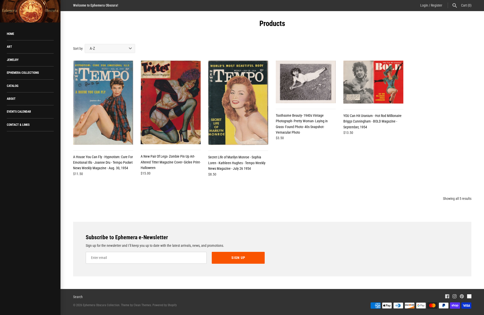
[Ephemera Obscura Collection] (30, 11)
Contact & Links (18, 125)
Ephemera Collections (23, 73)
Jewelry (13, 60)
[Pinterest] (462, 297)
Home (10, 34)
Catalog (12, 86)
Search (78, 297)
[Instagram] (454, 297)
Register (436, 5)
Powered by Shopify (165, 305)
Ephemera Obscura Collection (101, 305)
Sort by (78, 48)
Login (424, 5)
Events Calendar (19, 111)
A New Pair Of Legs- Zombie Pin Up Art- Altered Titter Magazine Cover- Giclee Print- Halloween (170, 162)
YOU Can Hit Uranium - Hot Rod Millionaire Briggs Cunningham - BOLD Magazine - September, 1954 (372, 121)
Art (9, 47)
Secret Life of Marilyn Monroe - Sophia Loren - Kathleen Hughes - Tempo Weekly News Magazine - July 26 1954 (236, 163)
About (11, 99)
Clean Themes (142, 305)
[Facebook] (447, 297)
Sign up (238, 258)
